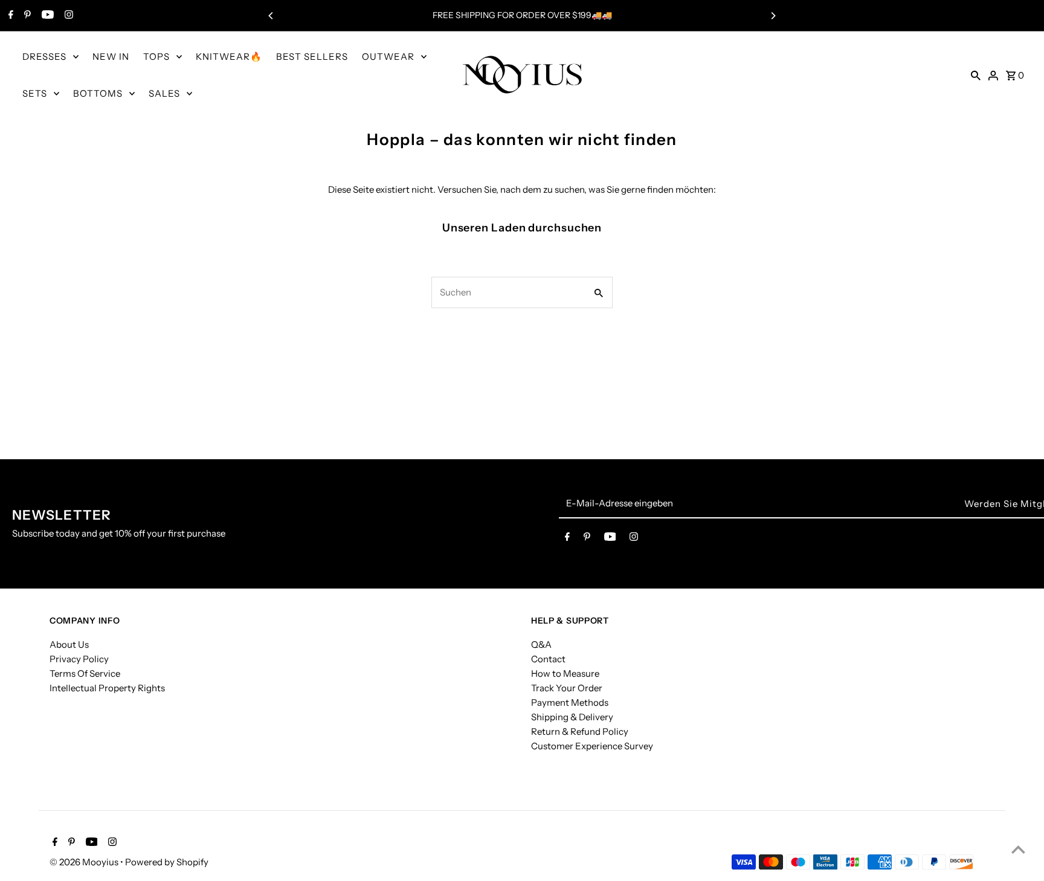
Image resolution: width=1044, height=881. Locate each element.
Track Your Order (566, 688)
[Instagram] (67, 16)
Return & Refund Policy (579, 731)
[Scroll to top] (1018, 849)
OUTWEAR (388, 56)
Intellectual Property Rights (107, 688)
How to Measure (565, 673)
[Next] (773, 16)
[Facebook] (9, 16)
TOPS (156, 56)
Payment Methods (569, 702)
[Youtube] (46, 16)
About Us (69, 644)
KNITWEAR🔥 (229, 56)
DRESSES (44, 56)
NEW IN (110, 56)
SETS (34, 93)
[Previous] (271, 16)
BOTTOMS (98, 93)
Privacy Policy (79, 659)
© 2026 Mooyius (85, 862)
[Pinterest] (26, 16)
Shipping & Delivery (572, 717)
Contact (548, 659)
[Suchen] (976, 75)
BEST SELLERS (312, 56)
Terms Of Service (85, 673)
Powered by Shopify (166, 862)
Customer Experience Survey (592, 746)
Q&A (541, 644)
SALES (164, 93)
